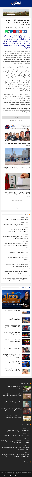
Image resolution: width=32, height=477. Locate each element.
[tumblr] (9, 31)
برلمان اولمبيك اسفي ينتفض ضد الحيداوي (17, 143)
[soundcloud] (2, 476)
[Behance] (4, 476)
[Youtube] (10, 476)
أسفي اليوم (26, 27)
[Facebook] (15, 476)
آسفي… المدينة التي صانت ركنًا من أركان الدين (16, 168)
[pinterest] (14, 31)
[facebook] (25, 31)
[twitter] (23, 31)
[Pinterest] (13, 476)
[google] (20, 31)
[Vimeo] (7, 476)
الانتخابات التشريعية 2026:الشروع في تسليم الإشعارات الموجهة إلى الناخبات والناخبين (17, 193)
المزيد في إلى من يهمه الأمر (16, 121)
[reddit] (17, 31)
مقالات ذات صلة (16, 118)
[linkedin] (11, 31)
